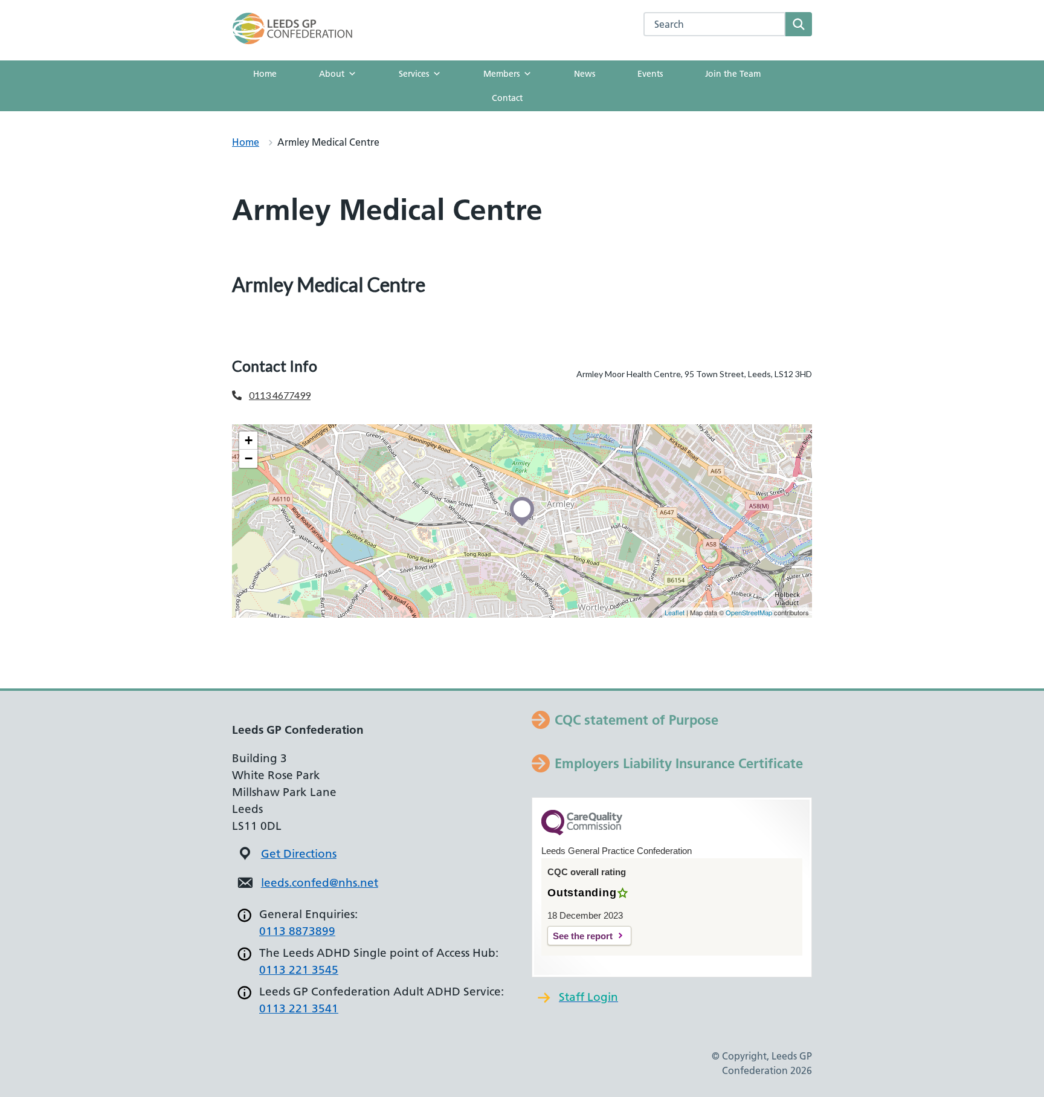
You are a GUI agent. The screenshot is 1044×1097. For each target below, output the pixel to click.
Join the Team (733, 73)
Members (501, 73)
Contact (507, 97)
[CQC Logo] (581, 832)
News (584, 73)
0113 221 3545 (298, 970)
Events (650, 73)
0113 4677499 (280, 395)
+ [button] (249, 440)
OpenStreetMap (749, 612)
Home (265, 73)
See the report (583, 936)
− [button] (249, 458)
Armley (259, 319)
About (331, 73)
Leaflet (675, 612)
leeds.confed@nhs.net (319, 883)
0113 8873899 (297, 931)
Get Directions (299, 854)
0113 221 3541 (298, 1008)
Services (414, 73)
